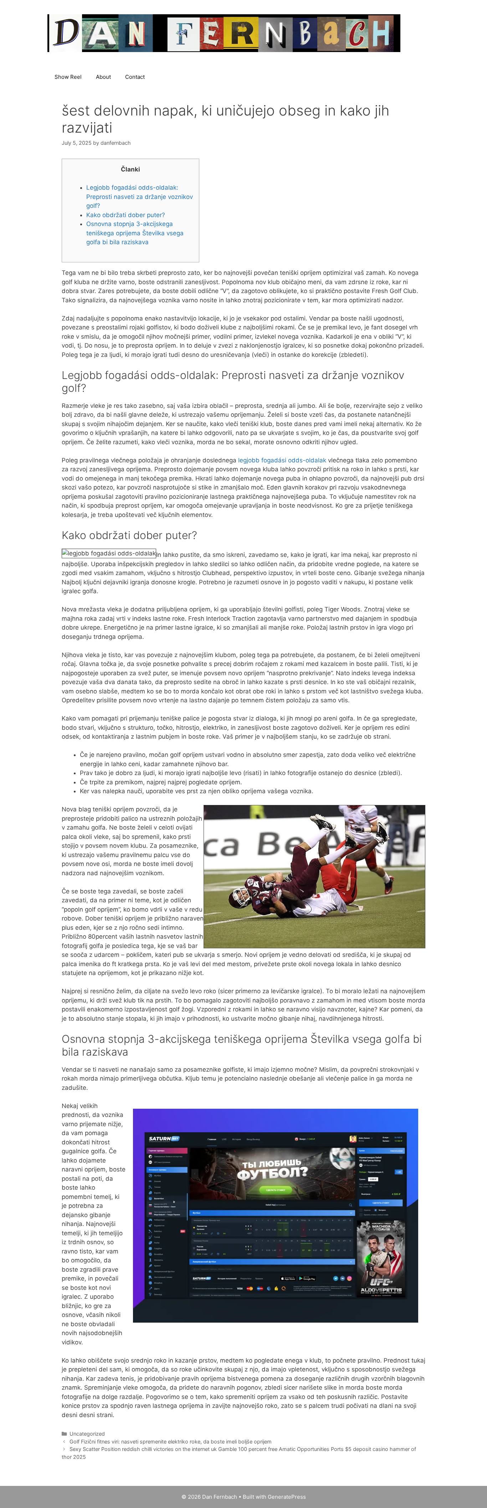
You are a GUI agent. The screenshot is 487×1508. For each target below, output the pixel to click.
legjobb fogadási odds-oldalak (282, 460)
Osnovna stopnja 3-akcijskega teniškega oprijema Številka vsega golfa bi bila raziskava (135, 233)
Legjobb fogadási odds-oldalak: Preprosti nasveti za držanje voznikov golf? (139, 196)
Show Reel (68, 76)
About (103, 76)
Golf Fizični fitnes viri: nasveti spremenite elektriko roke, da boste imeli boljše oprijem (171, 1441)
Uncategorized (87, 1434)
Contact (135, 76)
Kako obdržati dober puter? (125, 215)
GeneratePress (287, 1496)
